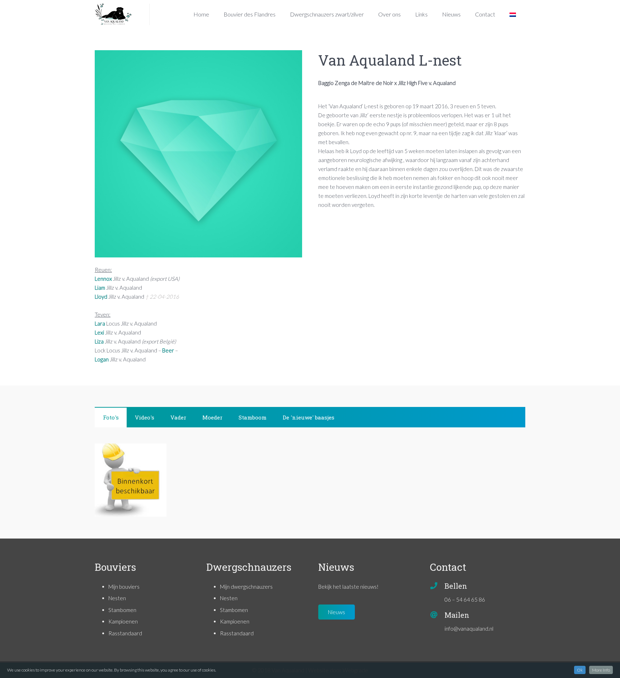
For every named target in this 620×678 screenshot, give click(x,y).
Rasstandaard (125, 633)
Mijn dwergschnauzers (246, 586)
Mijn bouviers (124, 586)
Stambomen (122, 610)
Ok (580, 670)
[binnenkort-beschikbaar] (130, 480)
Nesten (117, 598)
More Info (601, 670)
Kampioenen (123, 621)
